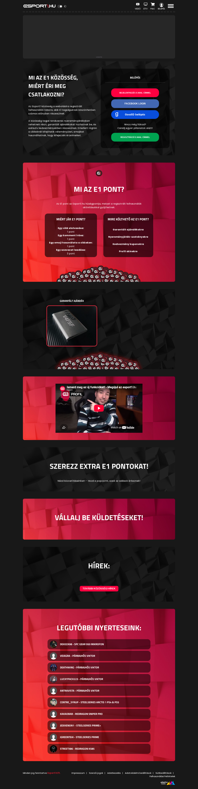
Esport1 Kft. (53, 772)
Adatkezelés (114, 772)
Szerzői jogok (96, 772)
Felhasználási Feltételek (162, 776)
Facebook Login (135, 103)
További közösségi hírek (99, 588)
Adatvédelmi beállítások (138, 772)
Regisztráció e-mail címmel (135, 137)
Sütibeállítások (163, 772)
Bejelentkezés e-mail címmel (135, 93)
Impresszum (78, 772)
